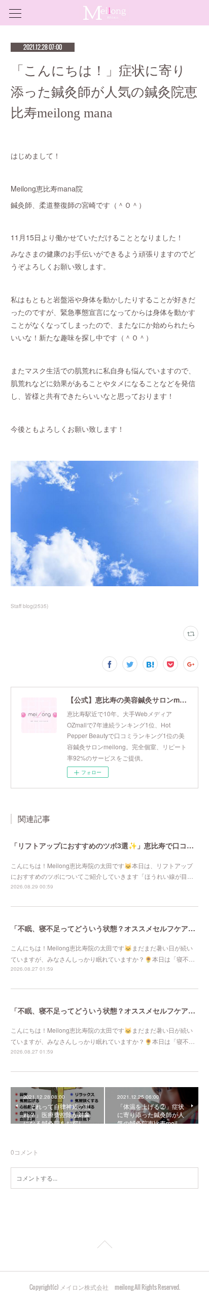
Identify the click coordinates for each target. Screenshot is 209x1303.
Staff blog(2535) (29, 606)
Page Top (104, 1246)
